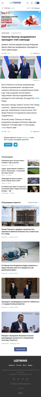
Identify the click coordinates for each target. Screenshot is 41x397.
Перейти (8, 144)
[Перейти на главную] (15, 3)
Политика (4, 307)
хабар (37, 98)
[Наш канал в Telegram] (18, 379)
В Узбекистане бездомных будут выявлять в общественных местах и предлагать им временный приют (19, 267)
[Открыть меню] (3, 3)
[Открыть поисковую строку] (28, 3)
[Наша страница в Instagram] (14, 379)
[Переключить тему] (37, 3)
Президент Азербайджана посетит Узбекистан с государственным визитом (20, 303)
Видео (30, 365)
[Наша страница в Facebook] (23, 379)
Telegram (25, 137)
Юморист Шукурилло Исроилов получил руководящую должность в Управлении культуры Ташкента (18, 338)
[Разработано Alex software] (20, 393)
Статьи (18, 365)
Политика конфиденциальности (20, 383)
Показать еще (20, 349)
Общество (4, 237)
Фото (24, 365)
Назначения (5, 33)
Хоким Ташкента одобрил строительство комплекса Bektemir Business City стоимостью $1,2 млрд (20, 231)
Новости (12, 365)
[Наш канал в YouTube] (27, 379)
